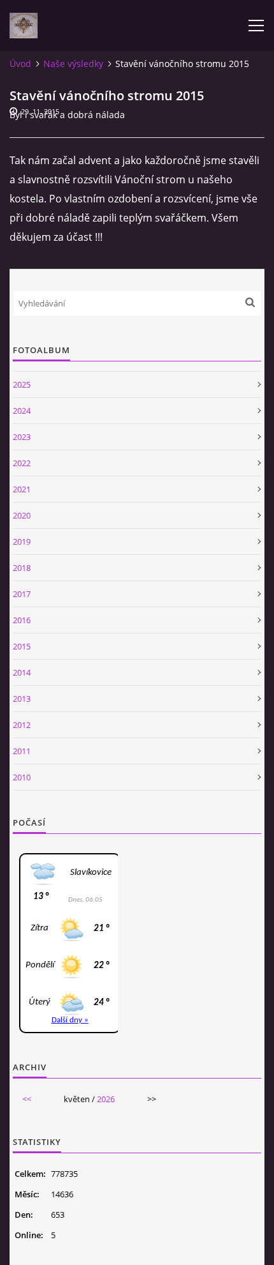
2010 (22, 777)
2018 (22, 567)
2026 (106, 1099)
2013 (22, 698)
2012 (22, 725)
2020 (22, 515)
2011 (22, 751)
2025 (22, 384)
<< (26, 1099)
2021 (22, 489)
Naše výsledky (73, 63)
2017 (22, 594)
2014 (22, 672)
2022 (22, 463)
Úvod (20, 63)
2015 (22, 646)
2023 (22, 437)
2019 (22, 541)
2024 (22, 410)
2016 (22, 620)
